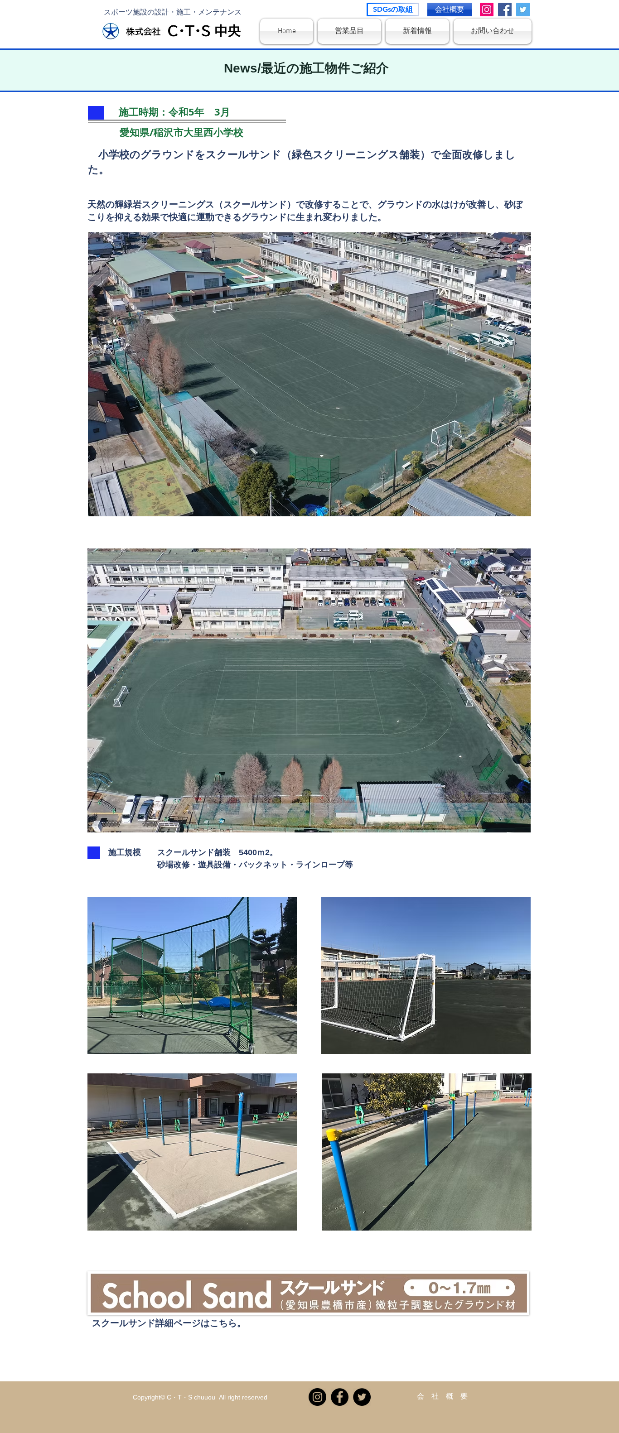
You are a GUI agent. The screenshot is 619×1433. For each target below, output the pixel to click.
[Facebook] (505, 9)
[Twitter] (523, 9)
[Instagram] (486, 9)
